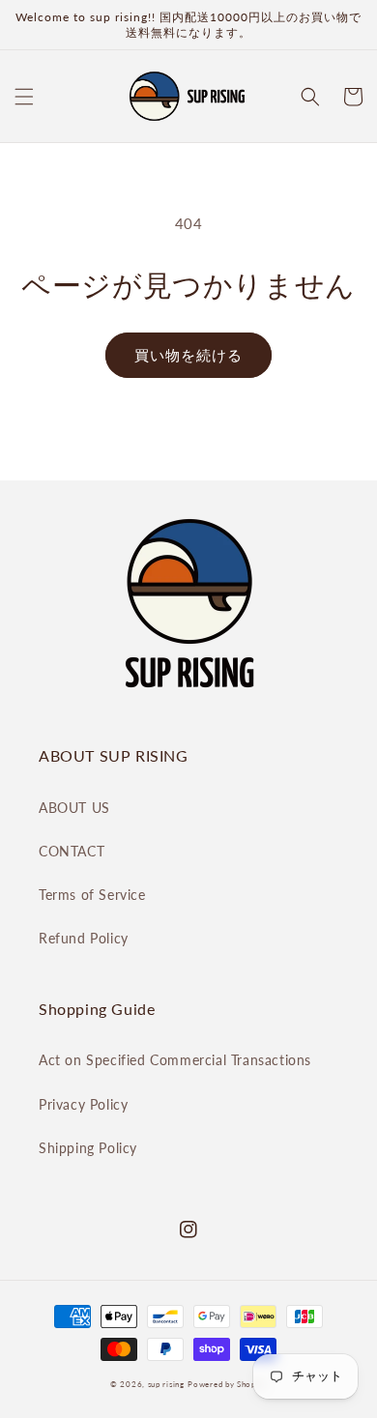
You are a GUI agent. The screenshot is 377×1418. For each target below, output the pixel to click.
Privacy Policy (83, 1104)
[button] (24, 96)
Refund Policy (84, 938)
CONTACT (71, 851)
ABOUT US (74, 807)
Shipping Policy (88, 1148)
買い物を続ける (188, 354)
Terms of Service (92, 894)
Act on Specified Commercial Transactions (175, 1060)
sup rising (166, 1384)
